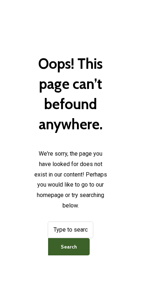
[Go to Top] (129, 287)
